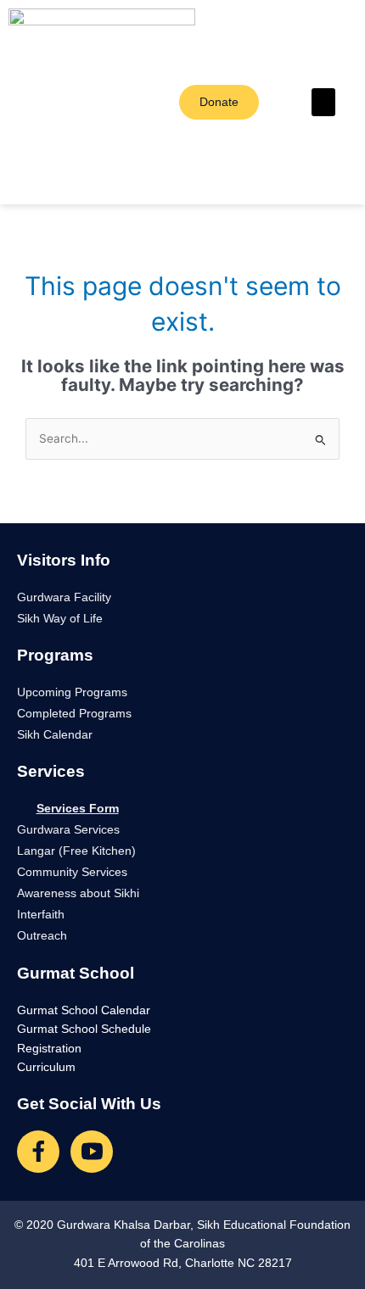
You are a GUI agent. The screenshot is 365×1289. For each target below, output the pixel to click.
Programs (55, 655)
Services (51, 771)
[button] (323, 102)
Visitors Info (63, 560)
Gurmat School (75, 973)
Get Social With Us (89, 1104)
